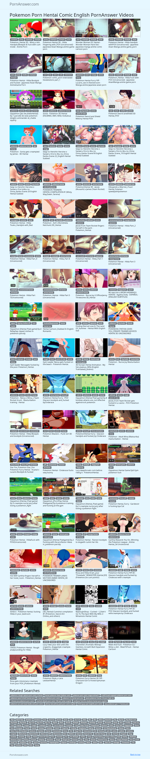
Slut (131, 740)
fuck (34, 323)
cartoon (85, 323)
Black (61, 722)
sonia (46, 111)
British (100, 722)
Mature (43, 734)
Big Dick (40, 722)
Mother (71, 734)
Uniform (19, 745)
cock (60, 75)
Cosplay (19, 725)
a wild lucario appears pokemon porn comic (116, 695)
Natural (79, 734)
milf (78, 606)
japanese (80, 75)
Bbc (90, 720)
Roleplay (41, 740)
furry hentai (55, 395)
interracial (68, 75)
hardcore (52, 146)
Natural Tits (88, 734)
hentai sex (47, 326)
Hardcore (32, 731)
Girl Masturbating (110, 728)
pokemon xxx (129, 184)
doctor (79, 501)
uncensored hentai (116, 220)
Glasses (121, 728)
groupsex (118, 146)
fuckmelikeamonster (51, 323)
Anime (59, 720)
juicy (87, 498)
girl (96, 642)
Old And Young (100, 734)
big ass (111, 326)
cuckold (98, 606)
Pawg (28, 737)
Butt (121, 722)
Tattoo (95, 742)
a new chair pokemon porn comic (48, 698)
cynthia (13, 573)
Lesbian (121, 731)
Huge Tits (78, 731)
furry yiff (64, 395)
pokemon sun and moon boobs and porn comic (27, 704)
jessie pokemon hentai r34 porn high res (100, 698)
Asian (66, 720)
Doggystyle (128, 725)
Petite (35, 737)
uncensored (29, 256)
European (19, 728)
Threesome (126, 742)
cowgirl (65, 642)
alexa (19, 498)
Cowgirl (34, 725)
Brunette (108, 722)
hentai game (81, 362)
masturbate (81, 220)
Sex (81, 740)
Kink (94, 731)
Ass (71, 720)
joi (91, 570)
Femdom (49, 728)
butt (78, 111)
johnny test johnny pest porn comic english (60, 704)
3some (85, 290)
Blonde (68, 722)
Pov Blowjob (74, 737)
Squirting (43, 742)
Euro (12, 728)
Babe (84, 720)
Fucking (73, 728)
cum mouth (81, 256)
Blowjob (76, 722)
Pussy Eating (98, 737)
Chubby (128, 722)
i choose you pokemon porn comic (22, 701)
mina (28, 395)
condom (84, 606)
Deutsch (104, 725)
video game (48, 537)
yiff (45, 465)
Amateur (29, 720)
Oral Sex (116, 734)
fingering (80, 467)
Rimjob (33, 740)
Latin (108, 731)
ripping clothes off (23, 323)
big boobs (85, 111)
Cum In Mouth (59, 725)
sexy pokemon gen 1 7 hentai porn (117, 704)
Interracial (87, 731)
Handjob (24, 731)
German (98, 728)
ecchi (101, 323)
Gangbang (82, 728)
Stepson (64, 742)
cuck (78, 609)
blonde (130, 323)
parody (22, 111)
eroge (46, 149)
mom (116, 111)
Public (83, 737)
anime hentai (97, 184)
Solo (29, 742)
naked (46, 498)
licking (79, 465)
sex (50, 75)
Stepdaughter (54, 742)
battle (13, 326)
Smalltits (23, 742)
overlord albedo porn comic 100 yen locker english (53, 701)
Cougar (26, 725)
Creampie (42, 725)
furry (78, 78)
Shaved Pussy (102, 740)
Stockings (72, 742)
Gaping (90, 728)
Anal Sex (52, 720)
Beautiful (108, 720)
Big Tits (47, 722)
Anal (44, 720)
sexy (91, 642)
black (13, 359)
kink (84, 676)
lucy (58, 642)
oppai (13, 323)
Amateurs (37, 720)
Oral (108, 734)
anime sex (86, 184)
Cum (49, 725)
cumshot (14, 39)
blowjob (62, 39)
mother (123, 111)
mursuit (62, 465)
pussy (21, 39)
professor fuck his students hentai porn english (90, 701)
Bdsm (101, 720)
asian (69, 39)
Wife (30, 745)
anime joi (97, 570)
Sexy (86, 740)
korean (79, 359)
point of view (81, 114)
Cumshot (69, 725)
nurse (13, 498)
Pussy (90, 737)
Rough (58, 740)
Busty (115, 722)
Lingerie (13, 734)
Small (137, 740)
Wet (25, 745)
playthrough (95, 359)
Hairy (128, 728)
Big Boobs (14, 722)
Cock (12, 725)
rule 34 (79, 395)
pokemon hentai (64, 111)
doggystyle (122, 290)
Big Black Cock (131, 720)
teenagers (14, 220)
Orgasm (124, 734)
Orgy (130, 734)
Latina (114, 731)
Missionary (57, 734)
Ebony (137, 725)
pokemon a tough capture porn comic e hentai (27, 695)
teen (55, 75)
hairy (91, 606)
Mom (65, 734)
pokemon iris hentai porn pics (72, 698)
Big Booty (23, 722)
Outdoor (13, 737)
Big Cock (32, 722)
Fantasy (41, 728)
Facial (27, 728)
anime (101, 75)
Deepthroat (95, 725)
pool (35, 359)
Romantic (50, 740)
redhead (90, 220)
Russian (75, 740)
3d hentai (90, 256)
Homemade (57, 731)
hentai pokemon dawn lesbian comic (58, 695)
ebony (13, 362)
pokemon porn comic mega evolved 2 (86, 695)
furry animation (97, 431)
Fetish (57, 728)
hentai (35, 111)
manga (93, 75)
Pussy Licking (110, 737)
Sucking (81, 742)
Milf (49, 734)
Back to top (135, 754)
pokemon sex (114, 537)
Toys (12, 745)
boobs (25, 75)
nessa (22, 395)
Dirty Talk (118, 725)
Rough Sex (66, 740)
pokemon (14, 111)
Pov (66, 737)
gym (111, 467)
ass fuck (14, 606)
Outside (21, 737)
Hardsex (41, 731)
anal (78, 39)
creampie (29, 39)
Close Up (136, 722)
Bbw (95, 720)
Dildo (111, 725)
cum (12, 75)
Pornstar (60, 737)
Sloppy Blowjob (122, 740)
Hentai (48, 731)
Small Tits (14, 742)
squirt (130, 290)
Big (115, 720)
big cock (127, 642)
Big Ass (121, 720)
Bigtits (55, 722)
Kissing (101, 731)
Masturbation (34, 734)
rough (46, 359)
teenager (54, 606)
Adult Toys (19, 720)
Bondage (92, 722)
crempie (131, 498)
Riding (26, 740)
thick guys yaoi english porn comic (90, 704)
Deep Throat (84, 725)
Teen (100, 742)
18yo (12, 720)
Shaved (93, 740)
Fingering (64, 728)
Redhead (133, 737)
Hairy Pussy (15, 731)
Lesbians (130, 731)
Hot (71, 731)
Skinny (112, 740)
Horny (65, 731)
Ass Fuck (78, 720)
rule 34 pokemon (50, 187)
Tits (133, 742)
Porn (52, 737)
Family (33, 728)
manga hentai (130, 220)
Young (37, 745)
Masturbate (23, 734)
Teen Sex (108, 742)
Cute (76, 725)
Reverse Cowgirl (16, 740)
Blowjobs (84, 722)
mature (79, 146)
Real (118, 737)
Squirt (36, 742)
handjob (38, 39)
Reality (124, 737)
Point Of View (44, 737)
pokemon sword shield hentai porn (23, 698)
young (61, 606)
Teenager (116, 742)
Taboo (88, 742)
